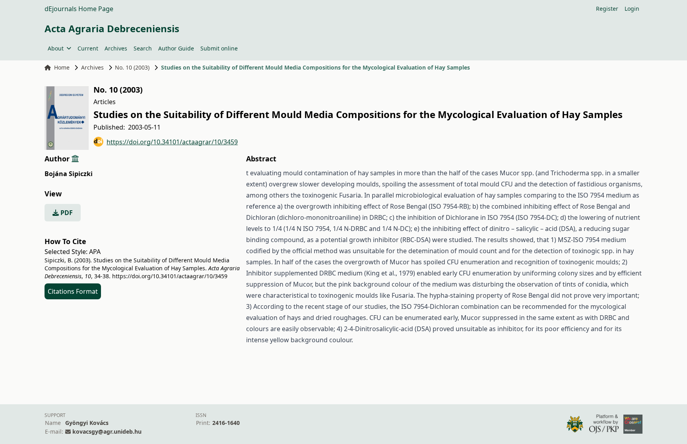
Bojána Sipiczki (69, 173)
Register (607, 8)
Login (632, 8)
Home (62, 67)
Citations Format (73, 291)
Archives (116, 48)
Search (143, 48)
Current (88, 48)
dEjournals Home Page (79, 8)
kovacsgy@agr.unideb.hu (107, 431)
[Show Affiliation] (75, 158)
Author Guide (176, 48)
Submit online (219, 48)
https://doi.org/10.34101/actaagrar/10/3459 (172, 142)
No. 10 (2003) (132, 67)
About (56, 48)
